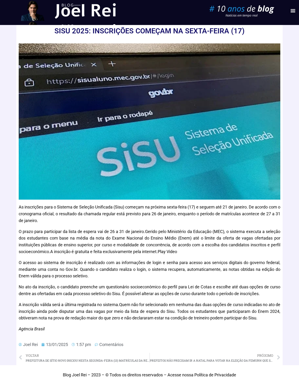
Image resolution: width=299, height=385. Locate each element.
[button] (293, 10)
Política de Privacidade (215, 374)
